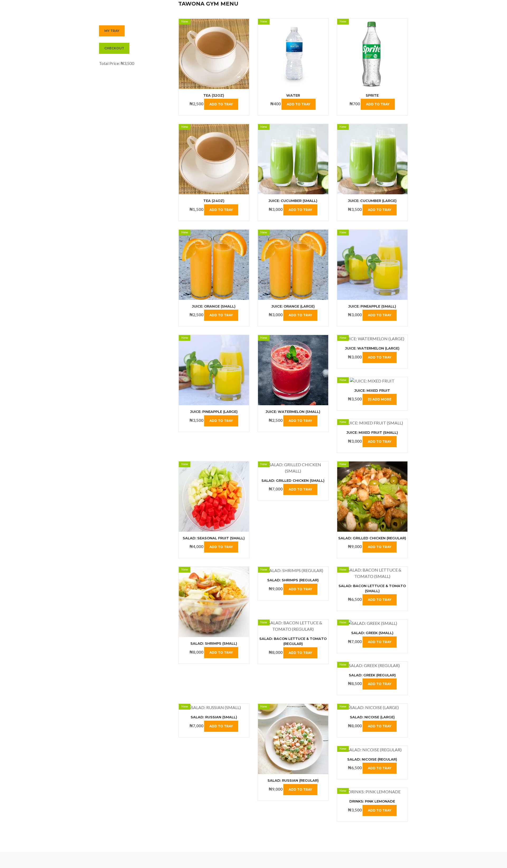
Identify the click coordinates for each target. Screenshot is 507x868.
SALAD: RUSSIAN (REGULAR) (293, 780)
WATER (293, 95)
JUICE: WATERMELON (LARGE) (372, 348)
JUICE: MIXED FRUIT (372, 390)
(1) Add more (379, 399)
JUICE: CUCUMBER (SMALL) (293, 201)
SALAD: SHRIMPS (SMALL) (213, 643)
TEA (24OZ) (213, 201)
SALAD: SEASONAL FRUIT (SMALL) (214, 538)
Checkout (114, 48)
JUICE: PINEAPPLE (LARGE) (214, 411)
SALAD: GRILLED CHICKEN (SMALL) (293, 480)
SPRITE (372, 95)
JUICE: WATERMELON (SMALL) (293, 411)
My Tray (111, 31)
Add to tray (221, 104)
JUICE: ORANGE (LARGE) (293, 306)
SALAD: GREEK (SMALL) (372, 633)
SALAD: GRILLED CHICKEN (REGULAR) (372, 538)
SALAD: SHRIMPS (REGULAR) (293, 580)
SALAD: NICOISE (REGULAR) (372, 759)
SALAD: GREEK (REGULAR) (372, 675)
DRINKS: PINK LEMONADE (372, 801)
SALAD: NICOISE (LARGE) (372, 717)
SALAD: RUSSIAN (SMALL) (214, 717)
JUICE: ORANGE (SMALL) (214, 306)
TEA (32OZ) (213, 95)
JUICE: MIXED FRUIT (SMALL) (372, 432)
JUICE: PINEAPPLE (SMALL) (372, 306)
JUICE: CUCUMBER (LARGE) (372, 201)
